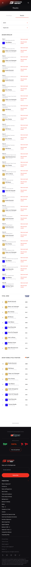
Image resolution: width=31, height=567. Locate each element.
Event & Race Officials (7, 496)
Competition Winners (7, 532)
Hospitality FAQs (5, 534)
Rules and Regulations (7, 489)
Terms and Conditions (7, 494)
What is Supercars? (6, 484)
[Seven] (24, 444)
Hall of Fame (4, 491)
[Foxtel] (14, 444)
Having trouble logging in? (8, 546)
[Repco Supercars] (15, 2)
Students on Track (6, 509)
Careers (3, 511)
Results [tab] (22, 15)
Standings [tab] (9, 15)
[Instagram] (7, 555)
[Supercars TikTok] (19, 555)
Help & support (5, 544)
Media (3, 504)
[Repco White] (15, 435)
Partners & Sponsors (6, 519)
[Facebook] (11, 555)
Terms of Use (5, 541)
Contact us (4, 486)
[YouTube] (15, 555)
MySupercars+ (5, 499)
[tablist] (15, 15)
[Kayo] (5, 444)
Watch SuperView (6, 522)
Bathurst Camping (6, 501)
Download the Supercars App (8, 514)
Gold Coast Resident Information (9, 516)
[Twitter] (3, 555)
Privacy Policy (5, 539)
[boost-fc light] (27, 357)
